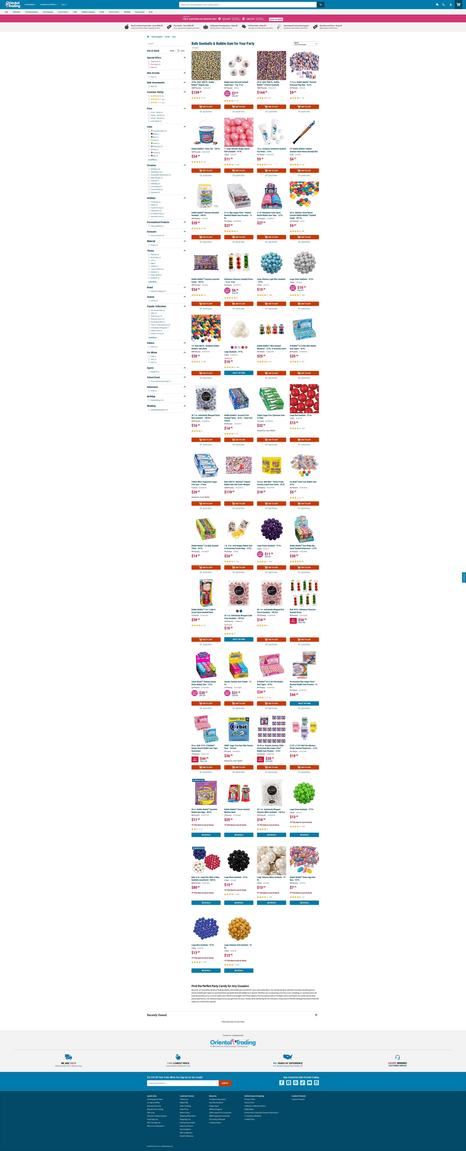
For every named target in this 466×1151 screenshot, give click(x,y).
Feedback (464, 577)
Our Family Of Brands (217, 1119)
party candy (209, 995)
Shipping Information (188, 1116)
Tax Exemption (185, 1129)
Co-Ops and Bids (153, 1102)
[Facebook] (281, 1082)
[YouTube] (309, 1082)
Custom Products (298, 1099)
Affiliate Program (215, 1109)
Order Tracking (185, 1106)
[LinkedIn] (288, 1082)
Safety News (249, 1109)
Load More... (153, 159)
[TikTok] (302, 1082)
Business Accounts (154, 1106)
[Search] (321, 5)
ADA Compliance (186, 1132)
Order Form (184, 1109)
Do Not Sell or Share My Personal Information (261, 1112)
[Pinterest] (295, 1082)
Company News (215, 1122)
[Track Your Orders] (437, 4)
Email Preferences (186, 1136)
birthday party (285, 993)
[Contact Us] (444, 4)
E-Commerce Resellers (252, 1116)
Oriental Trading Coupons (156, 1116)
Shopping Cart (185, 1119)
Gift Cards (150, 1112)
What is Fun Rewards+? (155, 1126)
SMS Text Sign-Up (153, 1122)
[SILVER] (246, 347)
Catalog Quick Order (154, 1099)
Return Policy (185, 1112)
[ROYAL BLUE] (240, 611)
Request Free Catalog (155, 1109)
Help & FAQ (184, 1102)
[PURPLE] (232, 347)
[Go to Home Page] (148, 37)
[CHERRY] (237, 611)
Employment (214, 1106)
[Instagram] (316, 1082)
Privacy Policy (249, 1099)
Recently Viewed (156, 1015)
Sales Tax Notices (186, 1126)
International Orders (187, 1122)
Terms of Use (249, 1102)
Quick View (207, 111)
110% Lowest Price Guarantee (220, 1112)
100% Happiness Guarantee (219, 1116)
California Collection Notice (254, 1106)
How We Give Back (216, 1102)
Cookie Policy (249, 1119)
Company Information (217, 1099)
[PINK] (235, 347)
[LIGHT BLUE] (239, 347)
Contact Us (184, 1099)
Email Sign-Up (152, 1119)
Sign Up (225, 1083)
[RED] (242, 347)
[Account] (451, 4)
